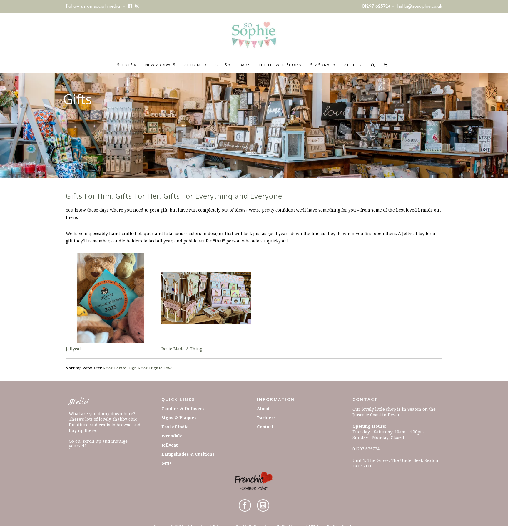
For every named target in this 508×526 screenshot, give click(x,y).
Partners (266, 417)
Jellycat (73, 349)
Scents (126, 65)
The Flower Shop (280, 65)
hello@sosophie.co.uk (419, 6)
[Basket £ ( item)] (386, 65)
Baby (245, 65)
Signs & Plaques (179, 417)
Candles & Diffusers (183, 408)
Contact (265, 427)
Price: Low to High (119, 368)
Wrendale (172, 436)
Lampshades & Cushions (188, 454)
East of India (175, 427)
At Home (195, 65)
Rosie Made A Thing (181, 349)
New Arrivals (160, 65)
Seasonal (322, 65)
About (353, 65)
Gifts (223, 65)
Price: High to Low (154, 368)
